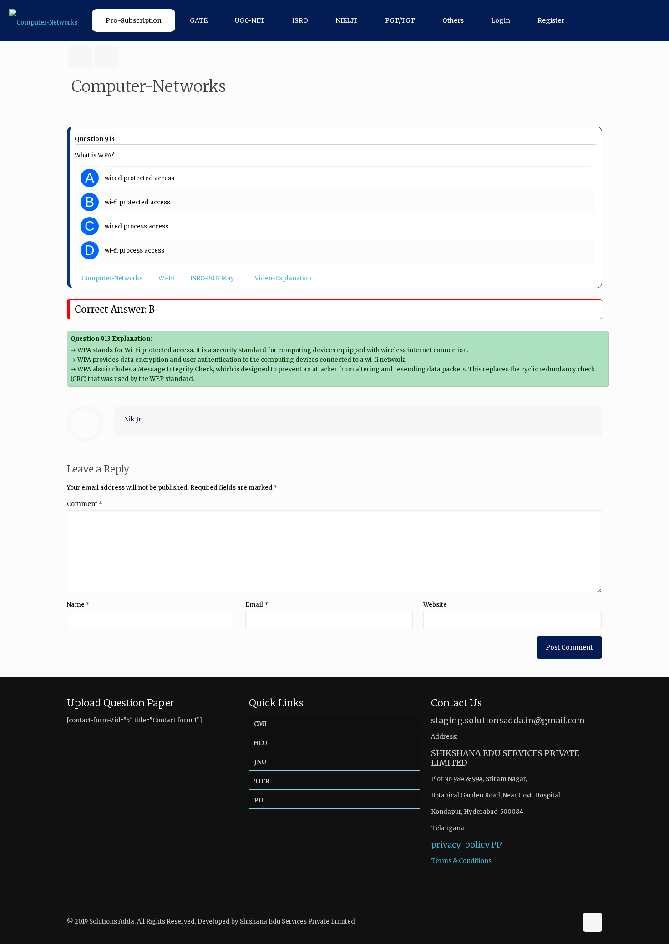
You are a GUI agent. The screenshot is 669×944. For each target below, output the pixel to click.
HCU (260, 743)
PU (258, 800)
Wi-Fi (166, 278)
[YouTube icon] (570, 921)
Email (256, 605)
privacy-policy (460, 844)
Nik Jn (133, 419)
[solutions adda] (43, 20)
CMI (260, 724)
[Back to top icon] (592, 922)
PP (496, 844)
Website (435, 605)
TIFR (261, 781)
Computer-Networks (111, 278)
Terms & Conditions (461, 861)
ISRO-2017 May (212, 278)
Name (78, 605)
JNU (260, 762)
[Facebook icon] (561, 921)
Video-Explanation (283, 278)
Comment (84, 504)
